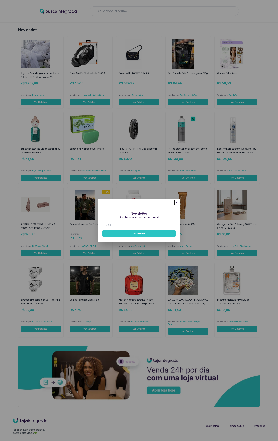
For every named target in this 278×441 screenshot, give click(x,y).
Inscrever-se (139, 233)
